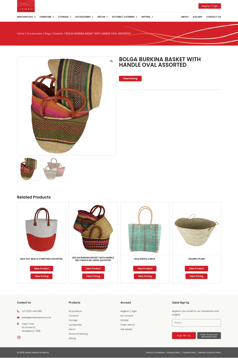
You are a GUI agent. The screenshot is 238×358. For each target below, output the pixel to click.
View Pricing (130, 78)
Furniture (45, 16)
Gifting (145, 16)
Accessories (82, 16)
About (185, 16)
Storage (63, 16)
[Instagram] (19, 337)
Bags (48, 33)
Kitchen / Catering (123, 16)
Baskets (58, 33)
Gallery (197, 16)
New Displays (25, 16)
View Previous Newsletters (209, 335)
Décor (101, 16)
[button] (111, 61)
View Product (41, 268)
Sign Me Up (184, 335)
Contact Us (213, 16)
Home (20, 33)
